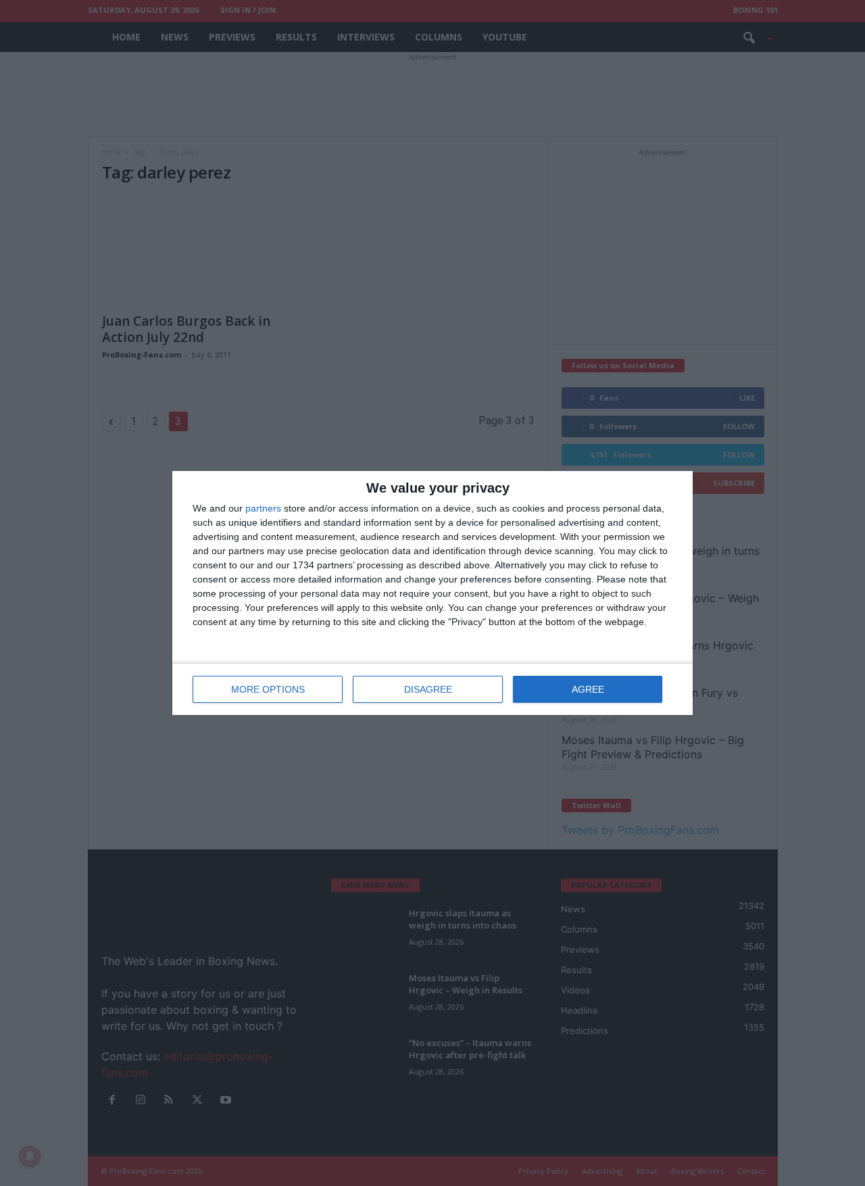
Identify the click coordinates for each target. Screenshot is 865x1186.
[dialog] (432, 593)
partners (263, 508)
